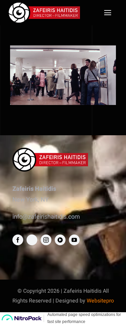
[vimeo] (60, 240)
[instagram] (46, 240)
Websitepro (100, 301)
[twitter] (32, 240)
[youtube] (74, 240)
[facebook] (17, 240)
